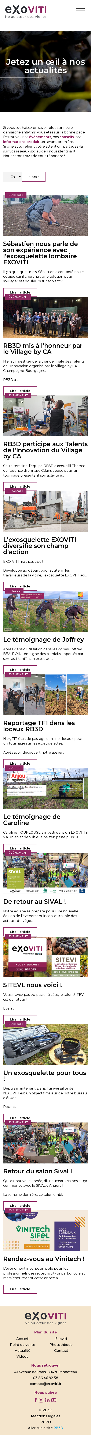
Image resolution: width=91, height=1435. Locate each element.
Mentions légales (45, 1416)
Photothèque (61, 1345)
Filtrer (34, 177)
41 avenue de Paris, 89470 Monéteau (45, 1372)
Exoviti (61, 1339)
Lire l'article (20, 292)
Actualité (22, 1351)
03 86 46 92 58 (45, 1378)
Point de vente (22, 1345)
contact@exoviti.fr (45, 1384)
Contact (61, 1351)
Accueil (22, 1339)
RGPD (45, 1422)
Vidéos (22, 1357)
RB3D (58, 1428)
